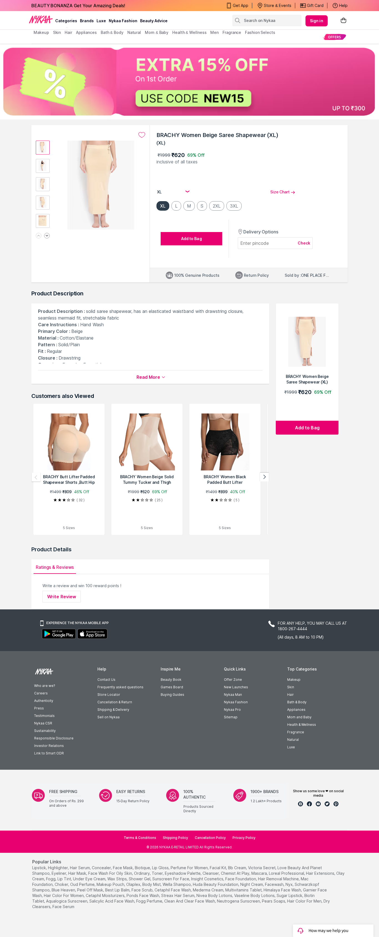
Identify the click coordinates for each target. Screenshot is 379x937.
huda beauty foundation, (216, 884)
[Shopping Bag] (343, 20)
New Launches (236, 687)
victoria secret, (262, 867)
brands (87, 20)
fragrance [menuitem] (232, 32)
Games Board (172, 687)
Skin (290, 687)
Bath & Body (297, 702)
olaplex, (133, 884)
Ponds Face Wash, (143, 895)
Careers (41, 693)
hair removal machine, (279, 878)
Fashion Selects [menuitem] (260, 32)
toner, (158, 873)
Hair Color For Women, (64, 895)
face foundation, (241, 878)
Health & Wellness (301, 724)
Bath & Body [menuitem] (112, 32)
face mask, (123, 867)
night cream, (252, 884)
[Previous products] (36, 477)
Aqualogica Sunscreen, (67, 901)
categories (66, 20)
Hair (290, 694)
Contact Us (106, 679)
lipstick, (39, 867)
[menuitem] (334, 37)
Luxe (291, 747)
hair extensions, (320, 873)
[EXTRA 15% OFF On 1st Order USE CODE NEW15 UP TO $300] (189, 81)
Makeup (293, 679)
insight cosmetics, (207, 878)
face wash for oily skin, (110, 873)
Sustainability (45, 731)
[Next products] (264, 477)
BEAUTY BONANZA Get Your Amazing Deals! (78, 5)
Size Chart (280, 192)
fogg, (51, 878)
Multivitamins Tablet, (243, 890)
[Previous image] (38, 236)
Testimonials (44, 716)
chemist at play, (235, 873)
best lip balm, (117, 890)
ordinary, (142, 873)
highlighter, (58, 867)
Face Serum (63, 906)
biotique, (143, 867)
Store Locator (108, 694)
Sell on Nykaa (108, 717)
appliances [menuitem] (86, 32)
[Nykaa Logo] (41, 19)
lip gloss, (161, 867)
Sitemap (230, 717)
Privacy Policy (244, 838)
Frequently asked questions (120, 687)
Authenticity (43, 701)
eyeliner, (59, 873)
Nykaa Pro (232, 709)
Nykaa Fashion (123, 20)
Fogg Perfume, (149, 901)
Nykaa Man (233, 694)
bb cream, (237, 867)
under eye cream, (89, 878)
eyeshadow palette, (183, 873)
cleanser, (211, 873)
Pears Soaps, (274, 901)
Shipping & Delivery (113, 709)
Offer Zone (233, 679)
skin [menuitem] (57, 32)
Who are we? (44, 686)
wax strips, (117, 878)
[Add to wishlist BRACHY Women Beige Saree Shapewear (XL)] (141, 135)
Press (39, 708)
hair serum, (80, 867)
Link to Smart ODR (49, 753)
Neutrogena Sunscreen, (239, 901)
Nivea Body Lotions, (214, 895)
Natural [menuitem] (134, 32)
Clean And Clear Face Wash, (190, 901)
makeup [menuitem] (41, 32)
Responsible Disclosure (54, 738)
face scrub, (142, 890)
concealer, (102, 867)
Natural (293, 739)
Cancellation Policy (210, 838)
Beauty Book (171, 679)
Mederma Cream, (208, 890)
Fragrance (295, 732)
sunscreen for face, (171, 878)
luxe (101, 20)
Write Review (61, 596)
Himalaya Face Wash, (283, 890)
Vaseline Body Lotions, (255, 895)
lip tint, (64, 878)
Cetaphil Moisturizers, (105, 895)
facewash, (274, 884)
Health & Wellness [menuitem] (189, 32)
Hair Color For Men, (304, 901)
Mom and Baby (299, 717)
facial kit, (218, 867)
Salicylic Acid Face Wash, (112, 901)
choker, (62, 884)
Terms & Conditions (140, 838)
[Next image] (47, 236)
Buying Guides (172, 694)
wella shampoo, (177, 884)
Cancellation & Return (114, 702)
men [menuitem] (214, 32)
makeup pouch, (111, 884)
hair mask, (77, 873)
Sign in (316, 20)
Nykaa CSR (43, 723)
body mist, (151, 884)
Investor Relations (49, 746)
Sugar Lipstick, (290, 895)
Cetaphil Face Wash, (173, 890)
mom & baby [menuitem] (156, 32)
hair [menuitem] (68, 32)
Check (304, 243)
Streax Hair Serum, (178, 895)
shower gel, (140, 878)
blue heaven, (64, 890)
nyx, (289, 884)
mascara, (259, 873)
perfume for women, (190, 867)
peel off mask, (90, 890)
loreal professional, (287, 873)
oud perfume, (82, 884)
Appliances (296, 709)
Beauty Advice (154, 20)
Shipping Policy (175, 838)
